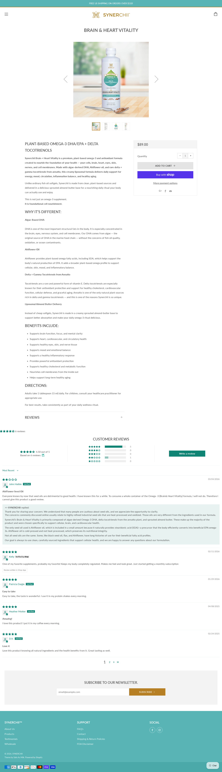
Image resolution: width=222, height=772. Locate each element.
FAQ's (80, 728)
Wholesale (10, 743)
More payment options (165, 183)
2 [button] (109, 662)
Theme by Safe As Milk (14, 757)
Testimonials (11, 738)
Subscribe (145, 692)
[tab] (96, 126)
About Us (10, 728)
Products (9, 733)
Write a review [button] (187, 453)
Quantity (142, 156)
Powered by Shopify (33, 757)
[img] (9, 479)
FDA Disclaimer (85, 743)
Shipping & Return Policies (91, 738)
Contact (81, 733)
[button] (7, 431)
